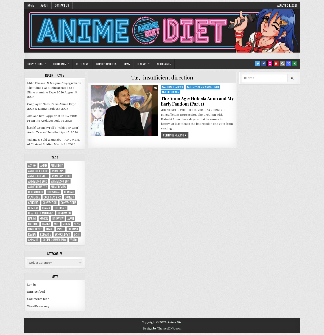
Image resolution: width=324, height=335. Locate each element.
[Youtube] (276, 63)
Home (31, 5)
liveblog (33, 224)
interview (57, 218)
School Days (62, 234)
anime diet (57, 165)
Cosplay (33, 208)
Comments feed (38, 299)
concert (33, 203)
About (44, 5)
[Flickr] (270, 63)
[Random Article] (288, 63)
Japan (70, 218)
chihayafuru (35, 192)
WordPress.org (38, 306)
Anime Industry (37, 187)
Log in (31, 284)
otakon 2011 (35, 229)
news (77, 224)
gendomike (170, 110)
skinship (33, 240)
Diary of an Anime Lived (204, 87)
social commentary (54, 240)
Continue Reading (173, 135)
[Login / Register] (294, 63)
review (32, 234)
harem (32, 218)
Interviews (82, 64)
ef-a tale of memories (41, 213)
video (73, 240)
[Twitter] (257, 63)
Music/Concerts (106, 64)
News (127, 64)
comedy (69, 197)
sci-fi (77, 234)
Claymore (34, 197)
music (66, 224)
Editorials (59, 64)
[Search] (282, 63)
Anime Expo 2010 (37, 181)
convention (50, 203)
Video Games (163, 64)
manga (46, 224)
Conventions (35, 64)
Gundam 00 (64, 213)
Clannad (69, 192)
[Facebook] (263, 63)
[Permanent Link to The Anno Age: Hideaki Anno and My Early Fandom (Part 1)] (124, 110)
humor (44, 218)
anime (43, 165)
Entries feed (36, 291)
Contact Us (62, 5)
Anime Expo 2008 (61, 176)
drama (46, 208)
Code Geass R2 (52, 197)
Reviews (141, 64)
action (32, 165)
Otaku (49, 229)
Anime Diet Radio (38, 171)
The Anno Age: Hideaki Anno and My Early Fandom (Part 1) (197, 101)
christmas (53, 192)
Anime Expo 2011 (60, 181)
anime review (58, 187)
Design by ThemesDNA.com (162, 328)
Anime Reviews (174, 87)
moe (56, 224)
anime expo (58, 171)
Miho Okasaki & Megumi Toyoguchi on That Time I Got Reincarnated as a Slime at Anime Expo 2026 (54, 87)
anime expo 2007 (38, 176)
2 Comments (218, 110)
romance (45, 234)
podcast (73, 229)
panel (60, 229)
